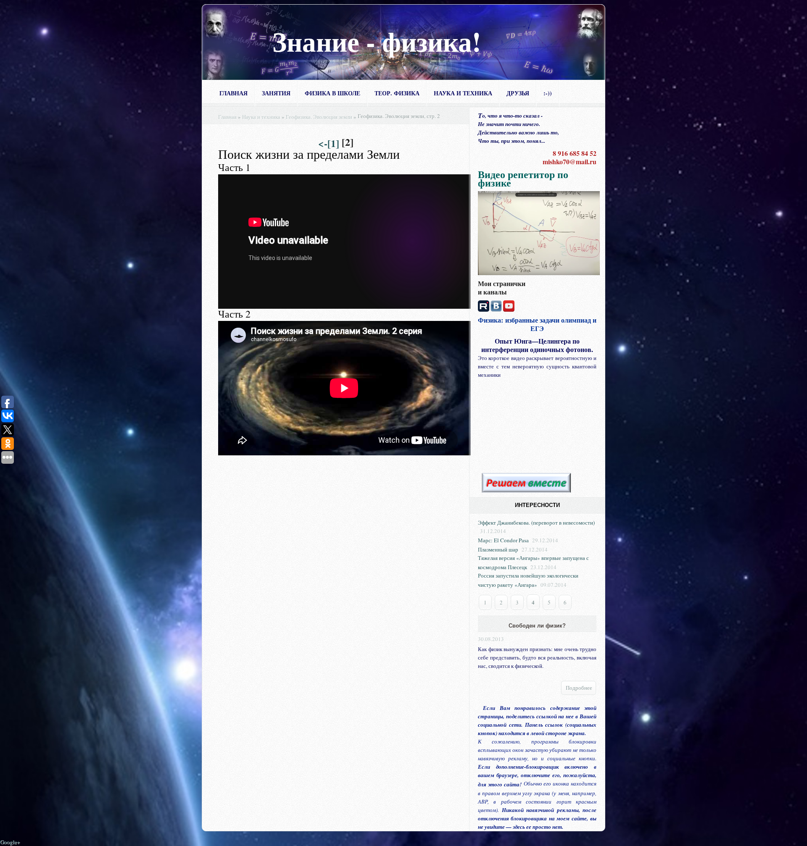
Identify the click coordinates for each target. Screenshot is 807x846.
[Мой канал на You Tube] (508, 305)
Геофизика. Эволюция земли (319, 117)
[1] (333, 143)
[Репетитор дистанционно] (526, 483)
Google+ (10, 842)
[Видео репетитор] (539, 232)
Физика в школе (332, 93)
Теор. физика (396, 93)
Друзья (517, 93)
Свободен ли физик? (537, 626)
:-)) (547, 93)
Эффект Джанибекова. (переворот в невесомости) (536, 522)
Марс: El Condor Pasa (503, 540)
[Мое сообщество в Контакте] (496, 305)
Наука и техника (463, 93)
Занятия (276, 93)
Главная (233, 93)
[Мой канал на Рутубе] (483, 305)
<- (322, 143)
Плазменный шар (498, 549)
